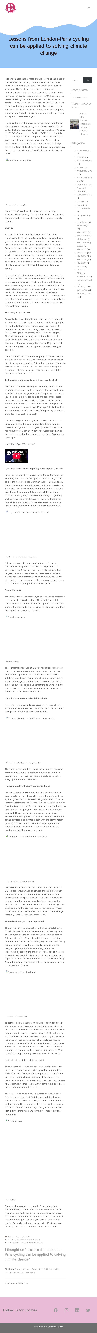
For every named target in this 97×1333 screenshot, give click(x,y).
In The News (83, 208)
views (55, 667)
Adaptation (82, 184)
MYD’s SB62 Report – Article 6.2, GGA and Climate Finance (85, 123)
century (14, 109)
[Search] (87, 80)
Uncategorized (84, 280)
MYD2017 (81, 256)
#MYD (80, 167)
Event (79, 205)
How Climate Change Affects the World (25, 1242)
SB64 (79, 273)
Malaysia (23, 295)
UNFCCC (25, 1237)
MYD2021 (81, 263)
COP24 (80, 201)
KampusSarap (84, 215)
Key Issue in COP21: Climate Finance (24, 1240)
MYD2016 (81, 252)
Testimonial (83, 276)
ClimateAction (84, 194)
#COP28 (81, 157)
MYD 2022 (82, 232)
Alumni (80, 188)
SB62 (79, 269)
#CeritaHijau (84, 150)
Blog (9, 1237)
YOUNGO (82, 290)
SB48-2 (80, 266)
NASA (24, 92)
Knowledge (82, 225)
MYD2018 (81, 259)
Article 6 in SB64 (80, 97)
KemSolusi (82, 222)
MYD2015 (16, 1237)
